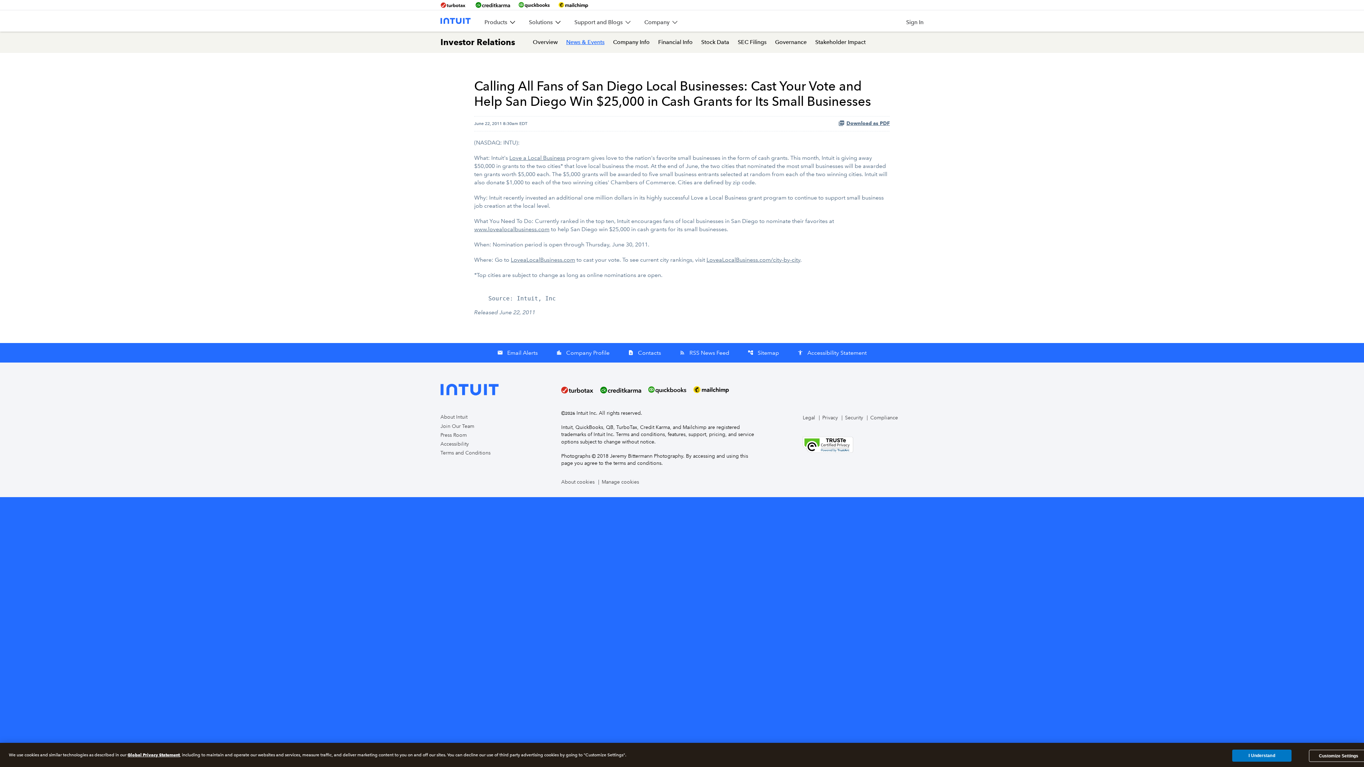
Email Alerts (517, 352)
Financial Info (675, 42)
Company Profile (583, 352)
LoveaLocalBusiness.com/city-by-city (753, 259)
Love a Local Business (537, 157)
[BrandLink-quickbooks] (534, 5)
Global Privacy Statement (154, 754)
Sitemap (763, 352)
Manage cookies (620, 482)
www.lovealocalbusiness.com (512, 229)
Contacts (644, 352)
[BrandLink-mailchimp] (573, 5)
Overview (545, 42)
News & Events (585, 42)
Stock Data (715, 42)
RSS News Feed (704, 352)
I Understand (1262, 756)
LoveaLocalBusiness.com (543, 259)
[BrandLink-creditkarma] (493, 5)
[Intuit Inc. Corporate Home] (455, 21)
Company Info (631, 42)
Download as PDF (868, 123)
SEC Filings (752, 42)
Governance (791, 42)
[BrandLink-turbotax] (453, 5)
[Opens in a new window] (828, 444)
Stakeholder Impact (840, 42)
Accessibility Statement (832, 352)
